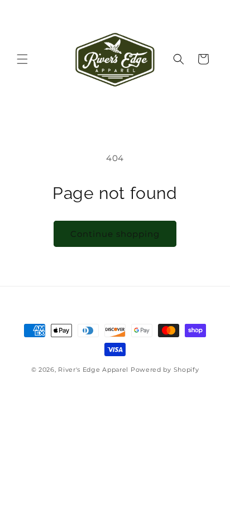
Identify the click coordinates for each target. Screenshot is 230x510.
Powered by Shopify (165, 369)
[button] (22, 59)
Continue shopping (115, 234)
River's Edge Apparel (93, 369)
